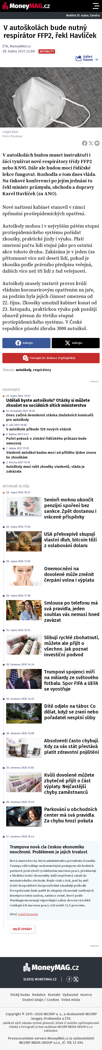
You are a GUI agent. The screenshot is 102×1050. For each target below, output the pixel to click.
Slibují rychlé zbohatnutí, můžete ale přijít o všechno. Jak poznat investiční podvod (71, 646)
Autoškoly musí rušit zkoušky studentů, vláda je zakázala (45, 469)
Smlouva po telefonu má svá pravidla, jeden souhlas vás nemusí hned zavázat (71, 611)
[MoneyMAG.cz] (26, 6)
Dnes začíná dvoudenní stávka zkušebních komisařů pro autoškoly (49, 417)
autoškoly (23, 370)
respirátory (42, 370)
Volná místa (70, 1000)
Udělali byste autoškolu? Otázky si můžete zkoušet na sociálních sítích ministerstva (48, 403)
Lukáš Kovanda (28, 914)
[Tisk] (97, 143)
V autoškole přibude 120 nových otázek (38, 429)
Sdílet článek (88, 58)
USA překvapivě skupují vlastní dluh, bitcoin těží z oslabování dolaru (70, 539)
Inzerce (86, 995)
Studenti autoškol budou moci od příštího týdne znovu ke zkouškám (51, 454)
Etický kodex (20, 995)
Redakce (39, 995)
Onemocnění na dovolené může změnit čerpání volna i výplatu (69, 574)
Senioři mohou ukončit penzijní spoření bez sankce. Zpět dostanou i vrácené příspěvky (70, 508)
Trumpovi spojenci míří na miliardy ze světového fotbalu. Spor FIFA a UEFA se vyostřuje (71, 680)
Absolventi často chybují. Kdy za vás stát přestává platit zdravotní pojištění (71, 746)
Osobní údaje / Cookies (40, 1000)
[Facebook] (84, 143)
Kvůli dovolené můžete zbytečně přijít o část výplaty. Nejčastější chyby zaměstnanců (69, 783)
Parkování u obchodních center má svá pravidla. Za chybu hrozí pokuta (70, 815)
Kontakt (54, 995)
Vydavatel (70, 995)
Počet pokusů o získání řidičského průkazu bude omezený (46, 440)
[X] (90, 143)
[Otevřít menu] (96, 6)
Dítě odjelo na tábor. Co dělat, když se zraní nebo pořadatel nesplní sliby (71, 711)
